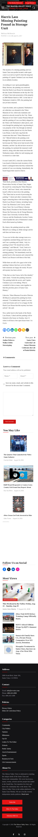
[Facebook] (4, 330)
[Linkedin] (12, 330)
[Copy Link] (23, 330)
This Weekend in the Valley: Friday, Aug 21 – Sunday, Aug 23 (19, 605)
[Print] (19, 330)
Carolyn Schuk (8, 460)
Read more (25, 794)
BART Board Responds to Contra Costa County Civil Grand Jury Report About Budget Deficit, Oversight (18, 487)
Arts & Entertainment (10, 599)
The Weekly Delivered (15, 3)
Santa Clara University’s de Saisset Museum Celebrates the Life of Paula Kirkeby (28, 345)
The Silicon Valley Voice (18, 6)
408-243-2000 (12, 693)
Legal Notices (30, 3)
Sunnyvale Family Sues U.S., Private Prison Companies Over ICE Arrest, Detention (25, 639)
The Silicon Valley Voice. (21, 824)
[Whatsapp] (16, 330)
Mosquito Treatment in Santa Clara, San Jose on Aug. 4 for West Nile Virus (25, 650)
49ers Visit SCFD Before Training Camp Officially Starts (26, 616)
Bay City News (8, 491)
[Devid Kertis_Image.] (18, 179)
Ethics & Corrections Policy (11, 711)
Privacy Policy (7, 708)
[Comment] (27, 330)
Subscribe (12, 802)
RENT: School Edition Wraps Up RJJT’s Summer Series (26, 627)
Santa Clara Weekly (9, 609)
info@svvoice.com (13, 690)
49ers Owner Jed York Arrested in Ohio (18, 515)
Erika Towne (7, 518)
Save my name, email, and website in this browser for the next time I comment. (19, 384)
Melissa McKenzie (8, 33)
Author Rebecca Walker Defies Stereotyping (8, 342)
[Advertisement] (19, 542)
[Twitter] (8, 330)
